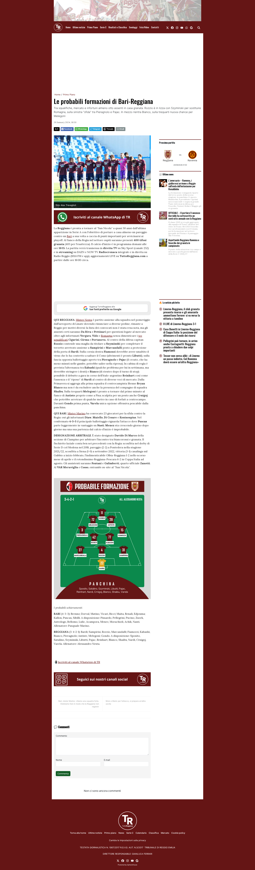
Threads (109, 129)
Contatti (155, 27)
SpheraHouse (132, 865)
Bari (69, 236)
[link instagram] (177, 27)
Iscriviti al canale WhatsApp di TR (79, 662)
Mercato (165, 833)
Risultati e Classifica (118, 27)
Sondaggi (133, 27)
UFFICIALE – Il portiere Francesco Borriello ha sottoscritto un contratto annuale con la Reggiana (184, 215)
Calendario (141, 833)
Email (122, 129)
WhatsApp (82, 129)
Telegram (96, 129)
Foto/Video (144, 27)
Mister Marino (77, 413)
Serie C (103, 27)
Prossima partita (167, 142)
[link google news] (191, 27)
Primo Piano (92, 27)
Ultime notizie (79, 27)
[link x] (167, 27)
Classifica (154, 833)
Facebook (68, 129)
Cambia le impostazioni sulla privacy (127, 840)
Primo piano (110, 833)
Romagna (106, 335)
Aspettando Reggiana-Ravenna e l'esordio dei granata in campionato (183, 242)
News (121, 833)
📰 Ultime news (166, 174)
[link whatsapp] (186, 27)
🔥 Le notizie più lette (169, 302)
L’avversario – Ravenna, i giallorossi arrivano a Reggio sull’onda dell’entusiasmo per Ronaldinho (182, 185)
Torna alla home (78, 833)
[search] (198, 27)
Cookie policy (178, 833)
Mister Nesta (84, 319)
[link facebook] (172, 27)
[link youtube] (181, 27)
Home (68, 27)
